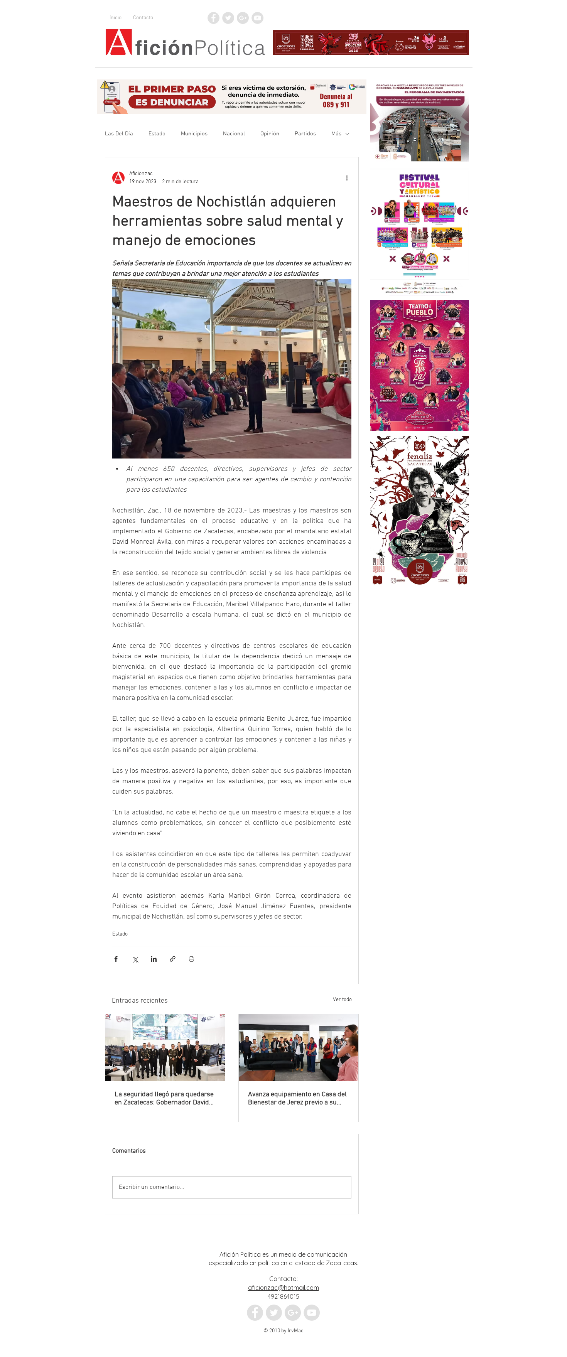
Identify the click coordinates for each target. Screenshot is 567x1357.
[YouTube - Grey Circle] (257, 18)
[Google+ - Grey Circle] (243, 18)
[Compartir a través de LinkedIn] (153, 959)
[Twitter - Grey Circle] (228, 18)
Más (336, 133)
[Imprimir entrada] (191, 959)
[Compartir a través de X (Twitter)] (134, 959)
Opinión (269, 133)
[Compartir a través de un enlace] (172, 959)
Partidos (305, 133)
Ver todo (342, 999)
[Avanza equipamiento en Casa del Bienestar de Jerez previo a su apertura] (298, 1047)
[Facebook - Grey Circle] (213, 18)
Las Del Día (119, 133)
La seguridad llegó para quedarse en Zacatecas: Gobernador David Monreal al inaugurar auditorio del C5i (165, 1099)
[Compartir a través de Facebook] (116, 959)
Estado (156, 133)
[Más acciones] (346, 177)
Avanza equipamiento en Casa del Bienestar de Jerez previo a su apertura (297, 1099)
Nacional (234, 133)
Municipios (194, 133)
